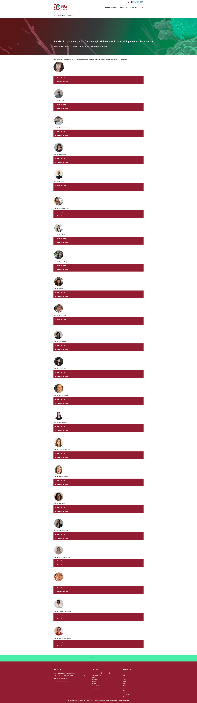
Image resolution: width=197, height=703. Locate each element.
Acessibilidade (113, 700)
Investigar (114, 7)
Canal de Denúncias (98, 660)
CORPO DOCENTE (78, 46)
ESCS (124, 675)
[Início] (60, 7)
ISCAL (124, 686)
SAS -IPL (125, 690)
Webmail (94, 681)
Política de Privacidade (123, 700)
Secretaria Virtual (96, 686)
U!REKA (125, 696)
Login (127, 2)
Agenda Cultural (96, 688)
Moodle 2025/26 (96, 675)
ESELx (124, 679)
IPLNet (94, 683)
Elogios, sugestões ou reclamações (99, 657)
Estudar (107, 7)
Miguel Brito (62, 100)
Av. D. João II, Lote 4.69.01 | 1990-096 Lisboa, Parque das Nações (70, 675)
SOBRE (55, 46)
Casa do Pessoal (127, 694)
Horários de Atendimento (60, 681)
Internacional (124, 7)
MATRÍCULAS (106, 46)
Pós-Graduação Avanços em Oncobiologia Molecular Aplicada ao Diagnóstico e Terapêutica (103, 41)
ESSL (136, 7)
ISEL (124, 688)
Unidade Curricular (62, 81)
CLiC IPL (125, 692)
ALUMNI (87, 46)
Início (54, 15)
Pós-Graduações (61, 15)
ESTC (124, 683)
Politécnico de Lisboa (128, 673)
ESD (124, 677)
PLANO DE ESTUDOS (65, 46)
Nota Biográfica (61, 77)
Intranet (94, 677)
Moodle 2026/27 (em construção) (101, 673)
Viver (131, 7)
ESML (124, 681)
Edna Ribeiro (62, 422)
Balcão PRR (95, 679)
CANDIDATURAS (96, 46)
